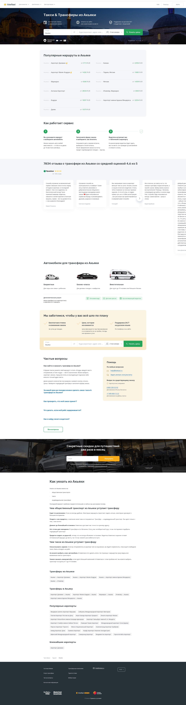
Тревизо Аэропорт (74, 631)
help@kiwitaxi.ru (116, 371)
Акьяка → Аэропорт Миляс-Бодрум (84, 577)
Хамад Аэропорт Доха (58, 631)
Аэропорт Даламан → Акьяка (60, 594)
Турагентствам (72, 673)
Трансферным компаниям (75, 668)
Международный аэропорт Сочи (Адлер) (114, 623)
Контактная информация (51, 682)
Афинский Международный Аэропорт (63, 634)
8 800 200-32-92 (112, 387)
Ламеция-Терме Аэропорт (89, 623)
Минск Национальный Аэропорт (82, 627)
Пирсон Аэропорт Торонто (59, 627)
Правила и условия (95, 698)
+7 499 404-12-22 (113, 394)
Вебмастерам (72, 678)
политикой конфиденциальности (97, 466)
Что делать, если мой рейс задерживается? (62, 410)
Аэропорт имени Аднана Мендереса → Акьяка (66, 598)
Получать (109, 459)
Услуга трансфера (49, 673)
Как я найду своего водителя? (56, 419)
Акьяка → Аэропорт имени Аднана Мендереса (114, 577)
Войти (178, 4)
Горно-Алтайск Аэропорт (122, 634)
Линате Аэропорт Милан (109, 615)
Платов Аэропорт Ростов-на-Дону (62, 615)
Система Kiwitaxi (48, 668)
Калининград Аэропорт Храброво (107, 627)
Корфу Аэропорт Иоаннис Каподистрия (96, 631)
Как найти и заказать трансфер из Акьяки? (62, 366)
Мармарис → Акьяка (106, 594)
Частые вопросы (48, 678)
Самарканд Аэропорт (86, 634)
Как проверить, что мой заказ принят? (60, 401)
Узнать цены (134, 32)
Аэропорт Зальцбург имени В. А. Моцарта (101, 619)
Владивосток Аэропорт (103, 634)
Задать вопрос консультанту (121, 375)
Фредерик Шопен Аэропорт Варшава (63, 612)
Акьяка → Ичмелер (57, 581)
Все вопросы (53, 429)
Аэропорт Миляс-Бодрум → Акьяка (84, 594)
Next (139, 198)
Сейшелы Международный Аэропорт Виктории (94, 612)
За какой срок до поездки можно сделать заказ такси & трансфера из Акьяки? (68, 391)
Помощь (166, 4)
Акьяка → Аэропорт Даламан (60, 577)
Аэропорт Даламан (57, 648)
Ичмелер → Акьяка (122, 594)
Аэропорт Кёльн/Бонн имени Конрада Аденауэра (67, 619)
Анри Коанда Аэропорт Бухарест (87, 615)
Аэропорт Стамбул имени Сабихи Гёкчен (64, 623)
